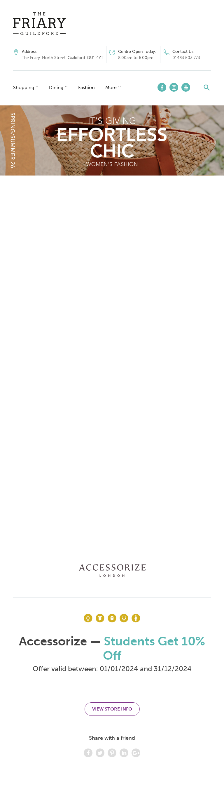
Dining (56, 87)
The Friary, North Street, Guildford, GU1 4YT (62, 57)
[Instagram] (173, 87)
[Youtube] (185, 87)
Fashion (86, 87)
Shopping (23, 87)
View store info (112, 709)
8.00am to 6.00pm (135, 57)
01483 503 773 (186, 57)
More (111, 87)
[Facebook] (162, 87)
